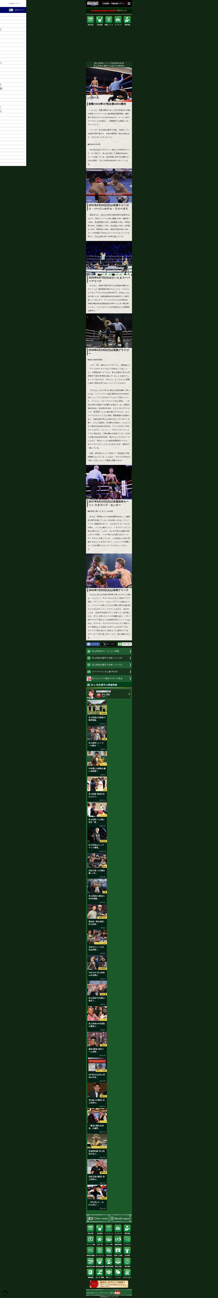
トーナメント (109, 1233)
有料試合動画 (91, 1255)
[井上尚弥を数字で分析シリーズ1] (109, 667)
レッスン (118, 1277)
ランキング (118, 24)
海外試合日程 (91, 1266)
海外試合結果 (100, 1266)
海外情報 (127, 1266)
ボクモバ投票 (100, 1277)
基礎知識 (90, 1277)
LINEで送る (126, 644)
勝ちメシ (109, 1277)
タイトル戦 (109, 1244)
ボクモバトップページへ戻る (100, 1293)
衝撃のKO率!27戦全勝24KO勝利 (107, 103)
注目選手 (127, 1255)
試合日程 (90, 24)
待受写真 (109, 1255)
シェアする (94, 644)
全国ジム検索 (118, 1255)
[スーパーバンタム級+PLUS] (109, 674)
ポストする (110, 644)
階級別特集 (118, 1244)
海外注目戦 (118, 1266)
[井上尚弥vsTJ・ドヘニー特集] (109, 654)
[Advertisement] (109, 44)
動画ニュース (109, 24)
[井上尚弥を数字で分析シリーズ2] (109, 661)
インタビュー (127, 1244)
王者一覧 (100, 1244)
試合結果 (100, 24)
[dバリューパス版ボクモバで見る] (109, 681)
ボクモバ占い (127, 1277)
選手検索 (127, 24)
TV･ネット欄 (91, 1244)
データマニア (100, 1255)
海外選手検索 (109, 1266)
